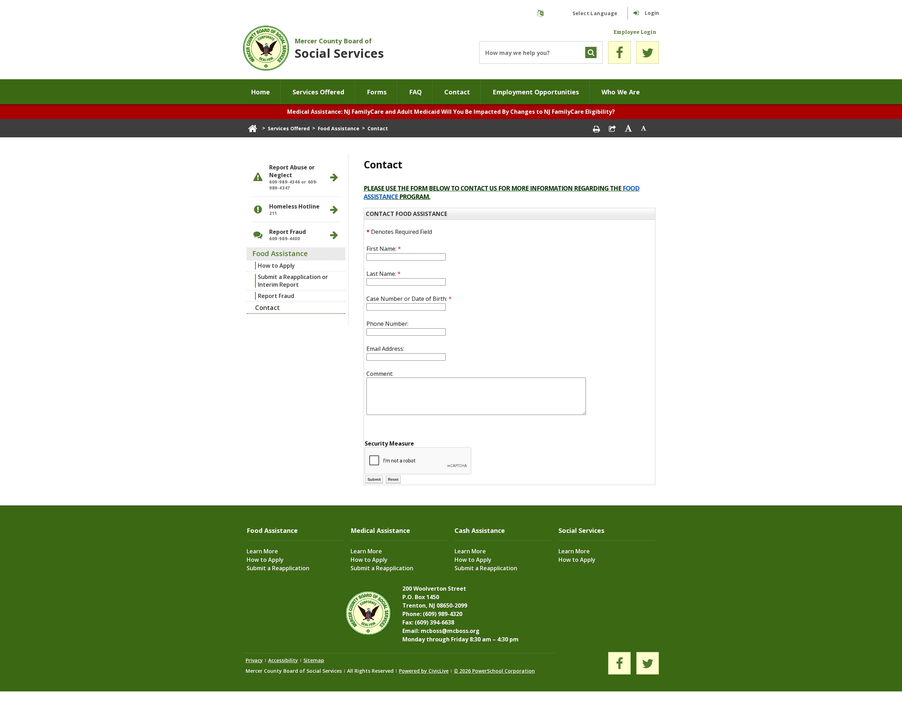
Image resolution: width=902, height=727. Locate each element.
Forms (377, 92)
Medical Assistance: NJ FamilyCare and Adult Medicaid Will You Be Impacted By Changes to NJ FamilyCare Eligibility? (451, 112)
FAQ (415, 92)
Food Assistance (338, 128)
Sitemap (313, 660)
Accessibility (283, 660)
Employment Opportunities (536, 92)
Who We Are (620, 92)
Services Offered (318, 92)
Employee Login (634, 32)
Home (260, 92)
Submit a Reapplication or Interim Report (293, 280)
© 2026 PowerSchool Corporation (494, 670)
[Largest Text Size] (628, 128)
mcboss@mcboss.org (450, 631)
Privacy (254, 660)
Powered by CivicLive (424, 670)
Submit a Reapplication (278, 568)
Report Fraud (276, 296)
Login (652, 13)
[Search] (591, 52)
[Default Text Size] (644, 128)
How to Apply (276, 265)
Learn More (262, 551)
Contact (457, 92)
